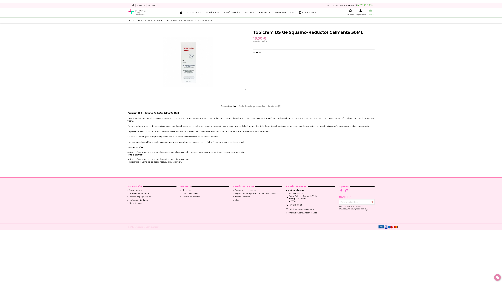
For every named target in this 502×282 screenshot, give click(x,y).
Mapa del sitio (135, 203)
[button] (307, 13)
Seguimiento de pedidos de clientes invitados (255, 193)
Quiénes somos (136, 190)
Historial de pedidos (191, 197)
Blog (237, 200)
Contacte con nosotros (245, 190)
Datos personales (190, 193)
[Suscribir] (371, 201)
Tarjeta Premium (242, 197)
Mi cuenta (141, 5)
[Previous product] (372, 20)
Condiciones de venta (139, 193)
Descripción (228, 106)
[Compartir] (254, 52)
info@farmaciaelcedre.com (301, 209)
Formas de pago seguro (140, 197)
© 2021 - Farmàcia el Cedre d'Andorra (143, 227)
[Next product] (374, 20)
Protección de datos (138, 200)
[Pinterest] (260, 52)
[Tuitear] (257, 52)
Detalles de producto (251, 106)
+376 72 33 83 (295, 205)
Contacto (152, 5)
